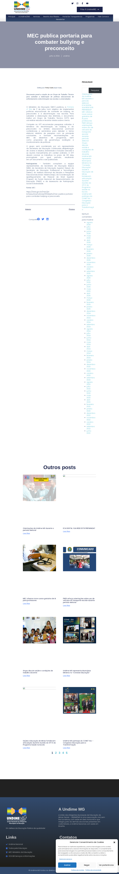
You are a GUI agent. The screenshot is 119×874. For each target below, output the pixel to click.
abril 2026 (89, 241)
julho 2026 (89, 228)
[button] (114, 842)
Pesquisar (87, 82)
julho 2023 (89, 387)
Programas (90, 16)
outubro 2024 (90, 321)
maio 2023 (89, 396)
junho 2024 (89, 339)
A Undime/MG (24, 16)
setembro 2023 (91, 379)
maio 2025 (89, 290)
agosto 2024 (90, 330)
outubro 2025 (90, 268)
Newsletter (60, 19)
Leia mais (26, 533)
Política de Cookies (77, 870)
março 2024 (89, 352)
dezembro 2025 (91, 259)
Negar (87, 865)
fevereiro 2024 (90, 356)
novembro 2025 (91, 263)
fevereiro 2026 (90, 250)
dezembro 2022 (91, 414)
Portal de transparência (72, 16)
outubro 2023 (90, 374)
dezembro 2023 (91, 365)
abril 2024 (89, 347)
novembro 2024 (91, 316)
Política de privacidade (93, 870)
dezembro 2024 (91, 312)
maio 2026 (89, 237)
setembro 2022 (91, 427)
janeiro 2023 (89, 410)
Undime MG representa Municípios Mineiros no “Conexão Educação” (87, 162)
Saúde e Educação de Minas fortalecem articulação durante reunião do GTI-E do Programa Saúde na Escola (87, 180)
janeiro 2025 (89, 308)
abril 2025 (89, 294)
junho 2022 (89, 432)
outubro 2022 (90, 423)
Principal (11, 16)
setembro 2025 (91, 272)
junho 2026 (89, 232)
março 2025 (89, 299)
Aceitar (67, 865)
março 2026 (89, 245)
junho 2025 (89, 285)
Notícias (36, 16)
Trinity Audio (49, 88)
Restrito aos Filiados (51, 16)
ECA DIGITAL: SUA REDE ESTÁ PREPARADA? (87, 107)
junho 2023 (89, 392)
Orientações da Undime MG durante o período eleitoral (87, 98)
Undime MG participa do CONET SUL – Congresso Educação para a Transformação (88, 202)
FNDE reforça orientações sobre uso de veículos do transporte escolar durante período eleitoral (87, 132)
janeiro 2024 (89, 361)
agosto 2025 (90, 277)
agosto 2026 (90, 223)
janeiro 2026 (89, 254)
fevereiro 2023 (90, 405)
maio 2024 (89, 343)
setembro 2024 (91, 325)
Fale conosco (103, 16)
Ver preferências (106, 865)
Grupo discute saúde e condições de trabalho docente (88, 148)
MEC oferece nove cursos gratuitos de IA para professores (87, 116)
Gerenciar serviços (65, 859)
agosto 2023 (90, 383)
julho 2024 (89, 334)
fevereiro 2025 (90, 303)
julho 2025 (89, 281)
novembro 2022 (91, 418)
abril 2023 (88, 401)
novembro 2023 (91, 370)
